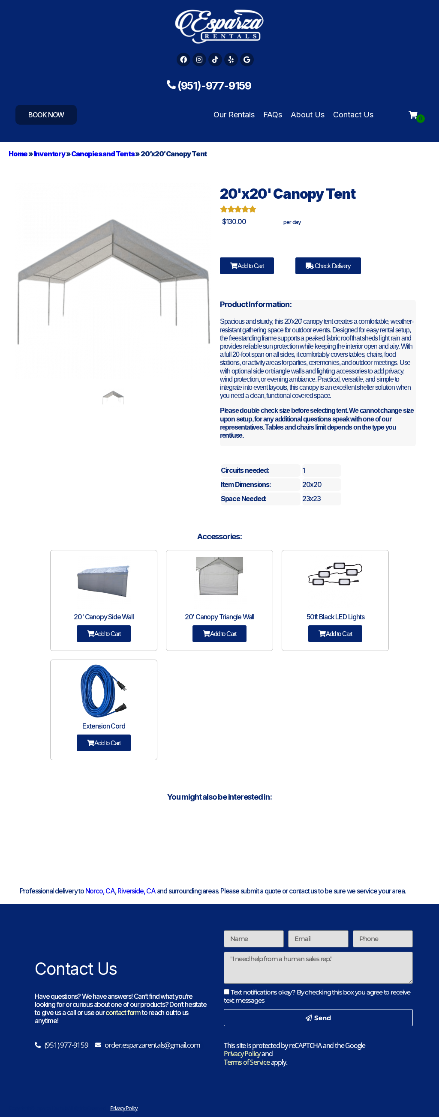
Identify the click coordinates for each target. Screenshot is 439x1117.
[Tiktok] (215, 59)
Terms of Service (247, 1062)
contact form (123, 1012)
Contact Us (353, 114)
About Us (308, 114)
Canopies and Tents (102, 153)
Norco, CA (100, 891)
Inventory (49, 153)
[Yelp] (231, 59)
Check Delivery (332, 265)
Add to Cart (250, 265)
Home (18, 153)
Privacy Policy (242, 1053)
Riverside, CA (136, 891)
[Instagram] (199, 59)
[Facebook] (183, 59)
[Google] (247, 59)
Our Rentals (234, 114)
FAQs (272, 114)
